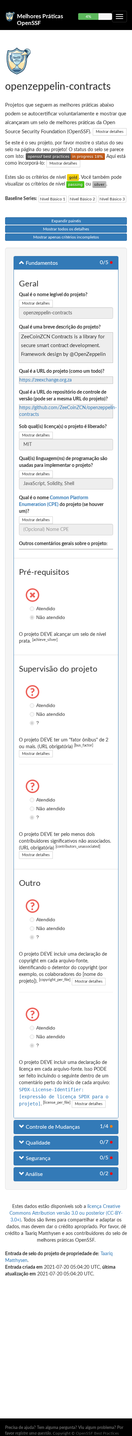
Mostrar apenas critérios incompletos (66, 237)
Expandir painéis (66, 221)
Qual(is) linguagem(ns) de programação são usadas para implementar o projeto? (63, 462)
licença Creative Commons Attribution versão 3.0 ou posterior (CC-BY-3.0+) (66, 1213)
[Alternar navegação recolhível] (119, 16)
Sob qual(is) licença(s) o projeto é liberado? (63, 426)
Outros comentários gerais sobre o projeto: (63, 543)
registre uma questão (33, 1433)
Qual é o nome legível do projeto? (53, 294)
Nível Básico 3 (112, 199)
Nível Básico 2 (82, 199)
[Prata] (99, 184)
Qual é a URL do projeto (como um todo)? (61, 371)
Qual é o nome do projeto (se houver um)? (61, 505)
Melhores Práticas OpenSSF (40, 19)
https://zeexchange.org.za (45, 380)
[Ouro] (73, 177)
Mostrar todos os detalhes (66, 229)
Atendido (32, 608)
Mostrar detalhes (110, 132)
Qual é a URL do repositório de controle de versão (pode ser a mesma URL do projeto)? (63, 395)
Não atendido (32, 617)
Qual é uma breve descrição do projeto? (60, 327)
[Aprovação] (75, 184)
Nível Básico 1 (52, 199)
